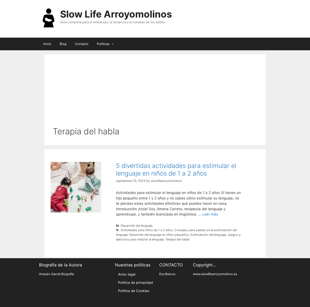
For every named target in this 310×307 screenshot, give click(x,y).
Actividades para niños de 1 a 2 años (147, 230)
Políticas (103, 44)
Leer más (210, 214)
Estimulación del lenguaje (208, 234)
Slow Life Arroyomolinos (116, 14)
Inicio (47, 44)
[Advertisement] (155, 94)
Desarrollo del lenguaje (136, 225)
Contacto (81, 44)
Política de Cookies (133, 291)
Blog (63, 44)
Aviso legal (126, 274)
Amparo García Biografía (56, 274)
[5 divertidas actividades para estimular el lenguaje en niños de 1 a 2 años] (76, 211)
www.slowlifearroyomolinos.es (215, 274)
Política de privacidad (135, 282)
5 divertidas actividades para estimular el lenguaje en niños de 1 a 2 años (176, 169)
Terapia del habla (177, 239)
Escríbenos (167, 274)
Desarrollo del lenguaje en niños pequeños (159, 234)
